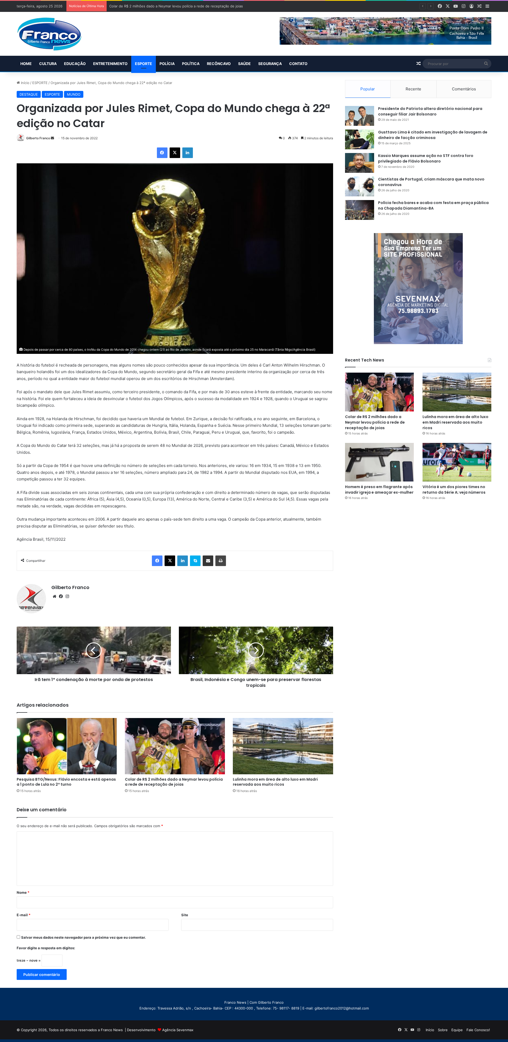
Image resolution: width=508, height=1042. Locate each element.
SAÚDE (244, 63)
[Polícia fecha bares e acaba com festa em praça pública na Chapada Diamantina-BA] (359, 210)
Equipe (457, 1030)
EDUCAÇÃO (75, 63)
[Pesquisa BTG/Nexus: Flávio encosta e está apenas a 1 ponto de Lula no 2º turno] (67, 746)
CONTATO (298, 63)
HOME (26, 63)
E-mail (23, 915)
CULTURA (48, 63)
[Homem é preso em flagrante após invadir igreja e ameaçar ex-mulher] (379, 462)
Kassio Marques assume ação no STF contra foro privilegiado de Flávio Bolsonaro (425, 158)
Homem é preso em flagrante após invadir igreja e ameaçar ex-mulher (379, 489)
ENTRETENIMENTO (110, 63)
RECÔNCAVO (219, 63)
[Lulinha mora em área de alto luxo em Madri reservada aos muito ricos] (283, 746)
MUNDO (73, 94)
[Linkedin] (187, 152)
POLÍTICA (190, 63)
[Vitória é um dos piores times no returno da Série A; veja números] (457, 462)
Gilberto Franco (38, 138)
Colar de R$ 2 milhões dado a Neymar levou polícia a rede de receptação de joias (174, 782)
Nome (23, 892)
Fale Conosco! (478, 1030)
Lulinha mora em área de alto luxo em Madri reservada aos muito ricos (275, 782)
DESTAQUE (29, 94)
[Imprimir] (220, 560)
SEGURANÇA (270, 63)
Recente (413, 88)
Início (24, 83)
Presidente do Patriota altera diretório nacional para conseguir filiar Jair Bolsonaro (430, 111)
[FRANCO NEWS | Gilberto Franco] (55, 33)
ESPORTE (143, 63)
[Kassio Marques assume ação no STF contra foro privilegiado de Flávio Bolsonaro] (359, 163)
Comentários (464, 88)
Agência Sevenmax (177, 1030)
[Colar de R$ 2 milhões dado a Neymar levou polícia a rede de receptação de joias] (175, 746)
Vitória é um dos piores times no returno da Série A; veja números (454, 489)
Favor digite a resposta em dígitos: (46, 948)
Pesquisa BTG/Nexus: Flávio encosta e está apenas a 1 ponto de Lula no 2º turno (66, 782)
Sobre (443, 1030)
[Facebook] (162, 152)
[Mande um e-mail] (52, 138)
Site (184, 915)
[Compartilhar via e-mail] (208, 560)
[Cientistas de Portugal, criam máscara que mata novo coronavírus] (359, 186)
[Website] (54, 596)
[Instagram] (67, 596)
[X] (175, 152)
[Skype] (195, 560)
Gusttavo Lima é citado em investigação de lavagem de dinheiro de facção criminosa (432, 134)
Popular (367, 88)
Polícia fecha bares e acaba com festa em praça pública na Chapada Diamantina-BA (433, 205)
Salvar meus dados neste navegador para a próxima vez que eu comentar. (83, 937)
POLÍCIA (167, 63)
